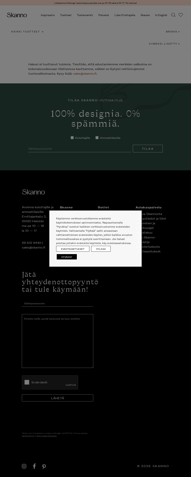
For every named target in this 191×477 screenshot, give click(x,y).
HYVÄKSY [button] (66, 257)
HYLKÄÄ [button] (101, 249)
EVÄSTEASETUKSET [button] (72, 249)
